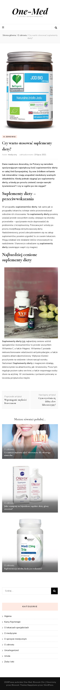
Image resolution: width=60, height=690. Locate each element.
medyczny (12, 154)
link (23, 341)
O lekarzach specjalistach (16, 627)
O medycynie (10, 633)
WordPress (48, 685)
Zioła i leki (9, 661)
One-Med (30, 11)
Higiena (7, 616)
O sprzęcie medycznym (15, 638)
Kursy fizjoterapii (12, 621)
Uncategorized (11, 650)
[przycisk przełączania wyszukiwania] (56, 28)
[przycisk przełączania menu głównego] (3, 27)
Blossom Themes (19, 685)
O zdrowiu (9, 137)
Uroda (7, 656)
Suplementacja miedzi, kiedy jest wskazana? (23, 568)
